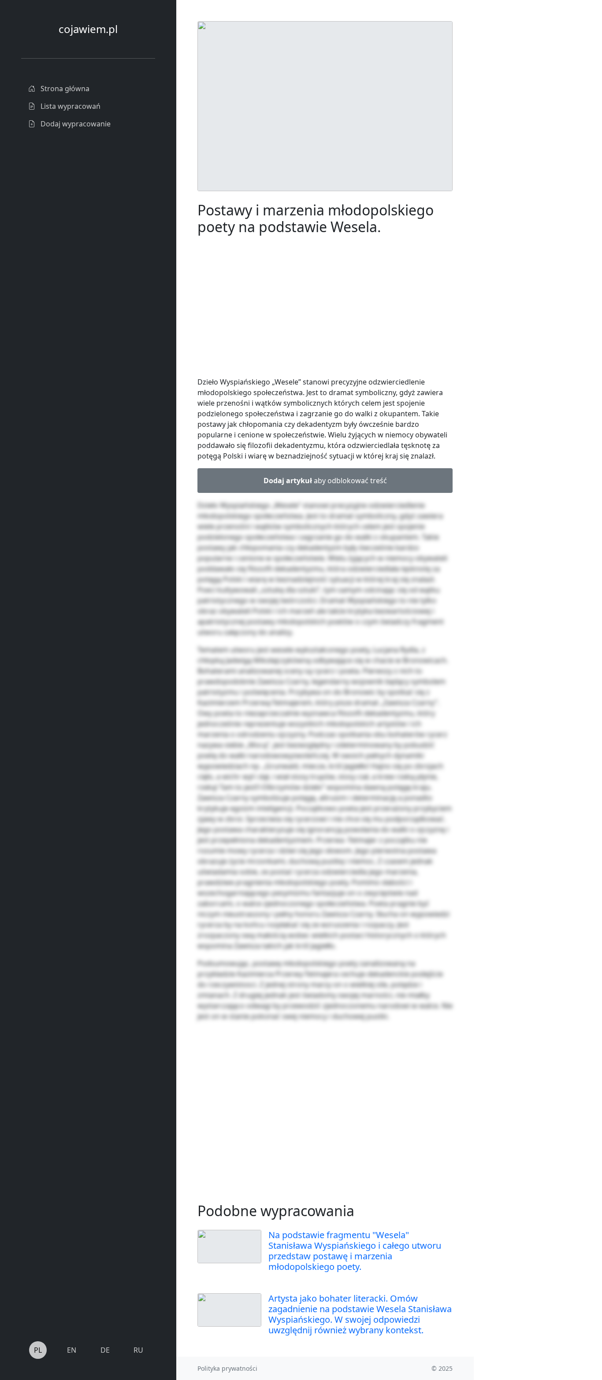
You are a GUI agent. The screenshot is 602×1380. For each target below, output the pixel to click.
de (105, 1350)
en (71, 1350)
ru (138, 1350)
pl (38, 1350)
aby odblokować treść (325, 480)
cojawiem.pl (88, 29)
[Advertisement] (527, 153)
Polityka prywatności (227, 1368)
